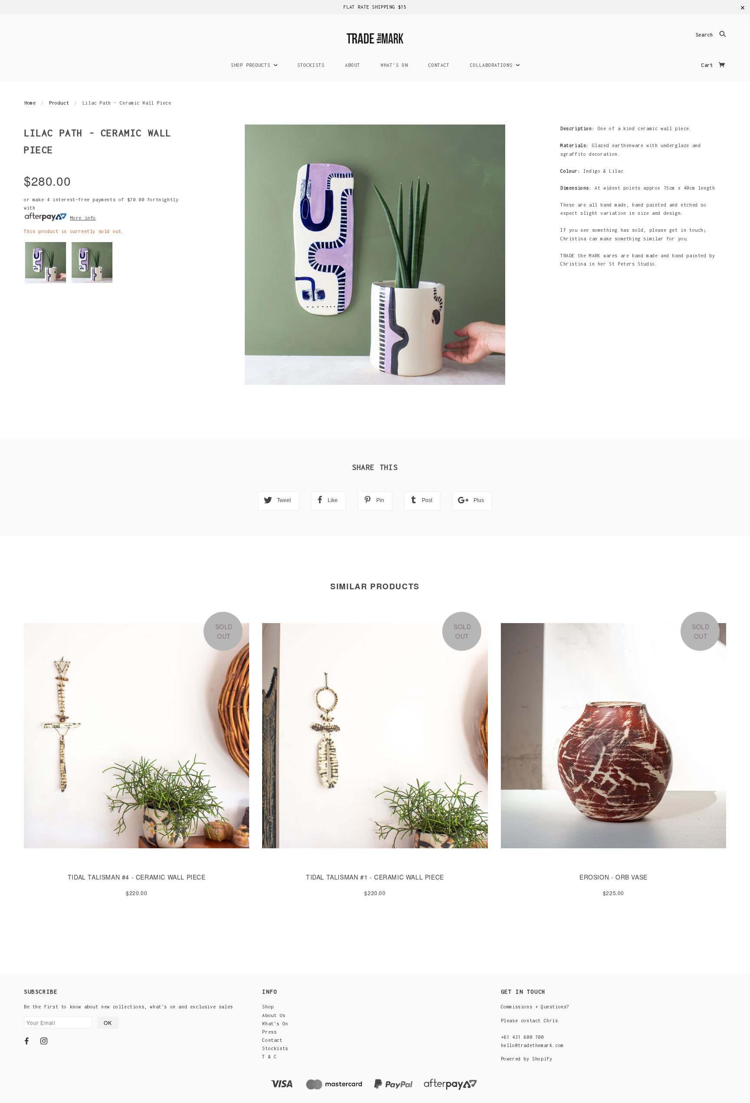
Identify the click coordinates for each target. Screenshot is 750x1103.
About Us (273, 1015)
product (59, 102)
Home (30, 102)
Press (269, 1031)
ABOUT (352, 65)
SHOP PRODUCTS (252, 65)
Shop (267, 1006)
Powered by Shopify (527, 1058)
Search (706, 35)
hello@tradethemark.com (532, 1045)
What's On (275, 1023)
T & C (269, 1056)
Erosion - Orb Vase (613, 877)
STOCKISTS (311, 65)
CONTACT (439, 65)
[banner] (375, 37)
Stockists (275, 1048)
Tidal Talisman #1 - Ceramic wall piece (375, 877)
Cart (708, 65)
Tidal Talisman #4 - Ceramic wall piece (137, 877)
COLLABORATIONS (493, 65)
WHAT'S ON (394, 65)
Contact (272, 1040)
